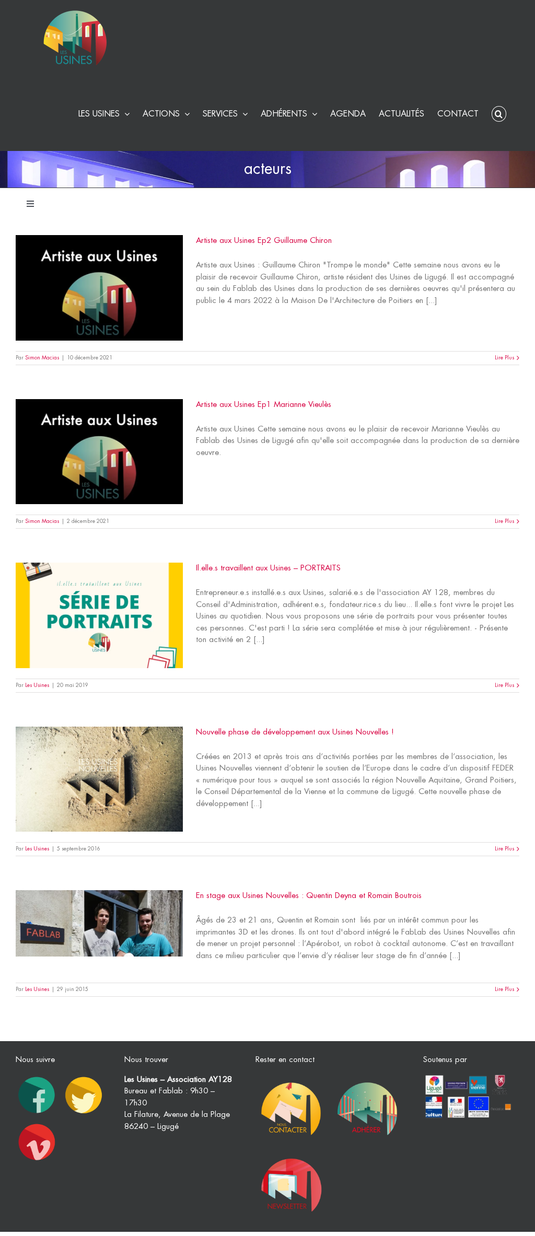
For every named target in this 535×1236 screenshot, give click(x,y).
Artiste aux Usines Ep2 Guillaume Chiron (264, 240)
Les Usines (37, 685)
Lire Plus (504, 357)
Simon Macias (42, 357)
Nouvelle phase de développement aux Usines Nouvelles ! (295, 732)
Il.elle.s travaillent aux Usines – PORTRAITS (268, 568)
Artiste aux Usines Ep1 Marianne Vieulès (263, 405)
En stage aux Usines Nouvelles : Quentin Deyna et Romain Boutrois (309, 896)
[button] (499, 112)
